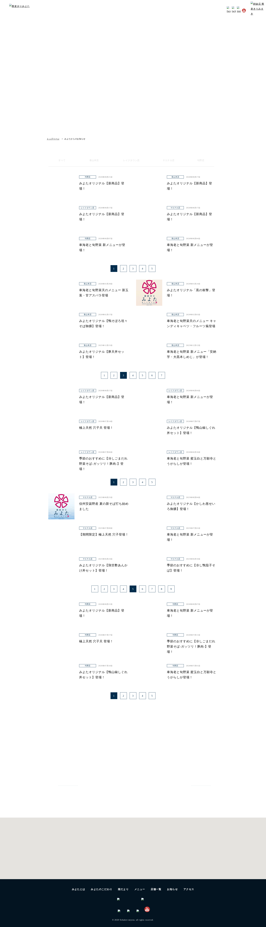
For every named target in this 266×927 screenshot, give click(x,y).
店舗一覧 (156, 889)
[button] (132, 859)
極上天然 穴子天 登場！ (96, 427)
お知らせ (203, 10)
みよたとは (120, 10)
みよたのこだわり (141, 10)
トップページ (53, 139)
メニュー (139, 889)
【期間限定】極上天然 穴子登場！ (104, 534)
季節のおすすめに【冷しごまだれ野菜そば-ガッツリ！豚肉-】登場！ (103, 464)
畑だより (160, 10)
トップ (105, 10)
